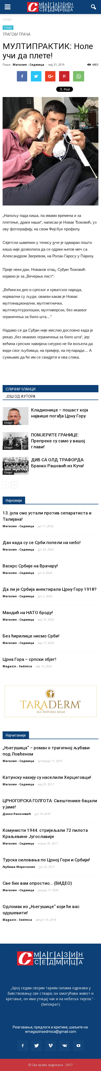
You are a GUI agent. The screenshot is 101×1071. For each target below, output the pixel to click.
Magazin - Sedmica (17, 666)
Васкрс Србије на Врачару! (30, 565)
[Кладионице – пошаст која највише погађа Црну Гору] (15, 416)
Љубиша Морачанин (19, 867)
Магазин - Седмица (28, 64)
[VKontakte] (64, 1046)
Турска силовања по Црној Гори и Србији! (46, 859)
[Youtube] (78, 1046)
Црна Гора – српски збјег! (29, 659)
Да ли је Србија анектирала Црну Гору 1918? (50, 589)
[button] (93, 7)
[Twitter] (36, 1046)
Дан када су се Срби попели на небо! (42, 542)
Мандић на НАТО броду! (28, 612)
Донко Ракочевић (17, 814)
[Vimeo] (50, 1046)
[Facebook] (22, 1046)
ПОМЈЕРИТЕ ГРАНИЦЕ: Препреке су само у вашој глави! (58, 440)
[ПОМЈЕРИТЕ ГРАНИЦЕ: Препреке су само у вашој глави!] (15, 441)
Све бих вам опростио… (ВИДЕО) (37, 883)
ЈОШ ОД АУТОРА (20, 396)
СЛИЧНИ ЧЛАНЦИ (20, 389)
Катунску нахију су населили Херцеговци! (47, 777)
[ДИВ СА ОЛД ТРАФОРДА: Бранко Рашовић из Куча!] (15, 466)
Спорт (8, 27)
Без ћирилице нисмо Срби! (31, 636)
